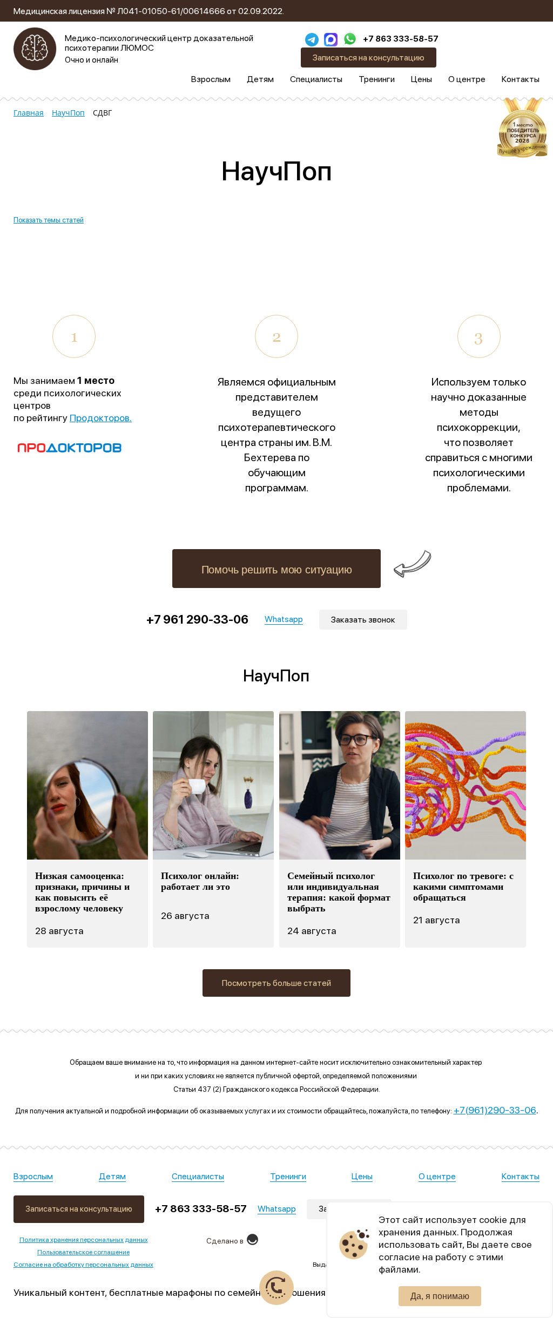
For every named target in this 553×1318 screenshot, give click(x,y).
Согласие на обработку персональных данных (83, 1264)
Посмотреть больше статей (276, 983)
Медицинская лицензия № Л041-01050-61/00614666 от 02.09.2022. (149, 11)
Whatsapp (277, 1209)
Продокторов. (101, 417)
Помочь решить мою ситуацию (276, 570)
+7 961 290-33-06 (197, 619)
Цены (362, 1176)
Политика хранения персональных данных (83, 1239)
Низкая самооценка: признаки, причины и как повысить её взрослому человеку (82, 892)
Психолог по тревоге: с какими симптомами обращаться (463, 886)
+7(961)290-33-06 (495, 1110)
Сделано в (225, 1240)
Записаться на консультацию (368, 57)
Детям (112, 1176)
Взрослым (33, 1176)
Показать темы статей (49, 220)
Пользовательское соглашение (83, 1252)
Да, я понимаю (439, 1296)
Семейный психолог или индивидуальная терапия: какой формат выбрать (338, 892)
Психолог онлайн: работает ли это (200, 881)
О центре (437, 1176)
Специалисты (198, 1176)
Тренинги (288, 1176)
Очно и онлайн (91, 60)
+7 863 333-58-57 (401, 39)
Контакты (520, 1176)
